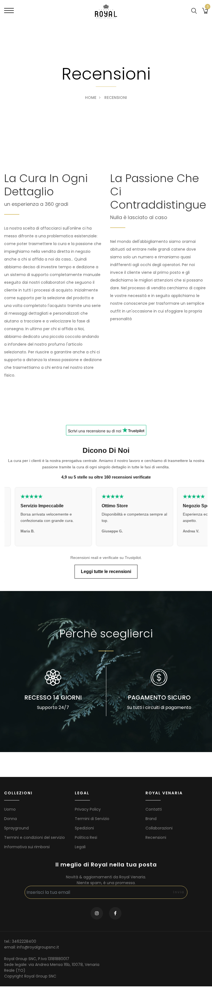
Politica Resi (86, 837)
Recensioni (155, 837)
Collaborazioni (159, 828)
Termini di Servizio (92, 818)
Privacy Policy (88, 809)
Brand (151, 818)
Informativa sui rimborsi (27, 847)
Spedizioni (84, 828)
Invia (178, 892)
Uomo (10, 809)
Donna (10, 818)
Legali (80, 847)
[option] (53, 691)
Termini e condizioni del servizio (34, 837)
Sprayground (16, 828)
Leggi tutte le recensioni (106, 571)
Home (90, 97)
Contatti (153, 809)
